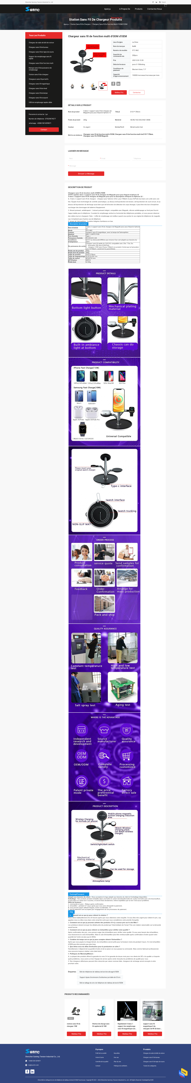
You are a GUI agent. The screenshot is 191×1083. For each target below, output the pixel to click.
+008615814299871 (44, 123)
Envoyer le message (86, 174)
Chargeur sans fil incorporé (38, 98)
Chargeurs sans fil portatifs (38, 79)
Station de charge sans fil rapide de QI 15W (100, 1025)
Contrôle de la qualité (102, 1061)
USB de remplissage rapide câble (40, 102)
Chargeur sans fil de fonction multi (41, 63)
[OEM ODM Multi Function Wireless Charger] (88, 60)
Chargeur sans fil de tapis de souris (41, 52)
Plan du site (117, 1061)
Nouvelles (117, 1053)
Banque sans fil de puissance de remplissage (40, 69)
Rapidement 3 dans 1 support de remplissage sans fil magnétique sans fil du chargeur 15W (127, 1026)
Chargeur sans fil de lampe (38, 93)
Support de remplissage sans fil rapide (40, 57)
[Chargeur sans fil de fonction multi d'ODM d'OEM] (76, 1011)
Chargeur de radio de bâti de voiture (41, 42)
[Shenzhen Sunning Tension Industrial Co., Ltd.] (32, 9)
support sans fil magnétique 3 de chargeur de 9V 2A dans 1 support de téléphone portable (152, 1026)
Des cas (116, 1057)
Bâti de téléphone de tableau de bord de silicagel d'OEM (99, 972)
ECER (151, 1080)
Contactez (137, 92)
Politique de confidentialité (121, 1066)
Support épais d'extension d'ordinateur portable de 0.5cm (100, 977)
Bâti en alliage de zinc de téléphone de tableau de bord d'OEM (101, 983)
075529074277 (50, 119)
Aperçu (66, 24)
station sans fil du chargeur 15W (73, 1025)
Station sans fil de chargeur (81, 24)
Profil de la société (101, 1053)
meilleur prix (119, 92)
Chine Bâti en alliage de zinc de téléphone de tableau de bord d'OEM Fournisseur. (62, 1080)
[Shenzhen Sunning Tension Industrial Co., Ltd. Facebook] (153, 2)
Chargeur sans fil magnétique (39, 84)
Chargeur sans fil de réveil (38, 88)
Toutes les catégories (149, 1066)
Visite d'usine (100, 1057)
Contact (44, 130)
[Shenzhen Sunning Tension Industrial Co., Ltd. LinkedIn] (156, 2)
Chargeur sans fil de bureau (38, 47)
